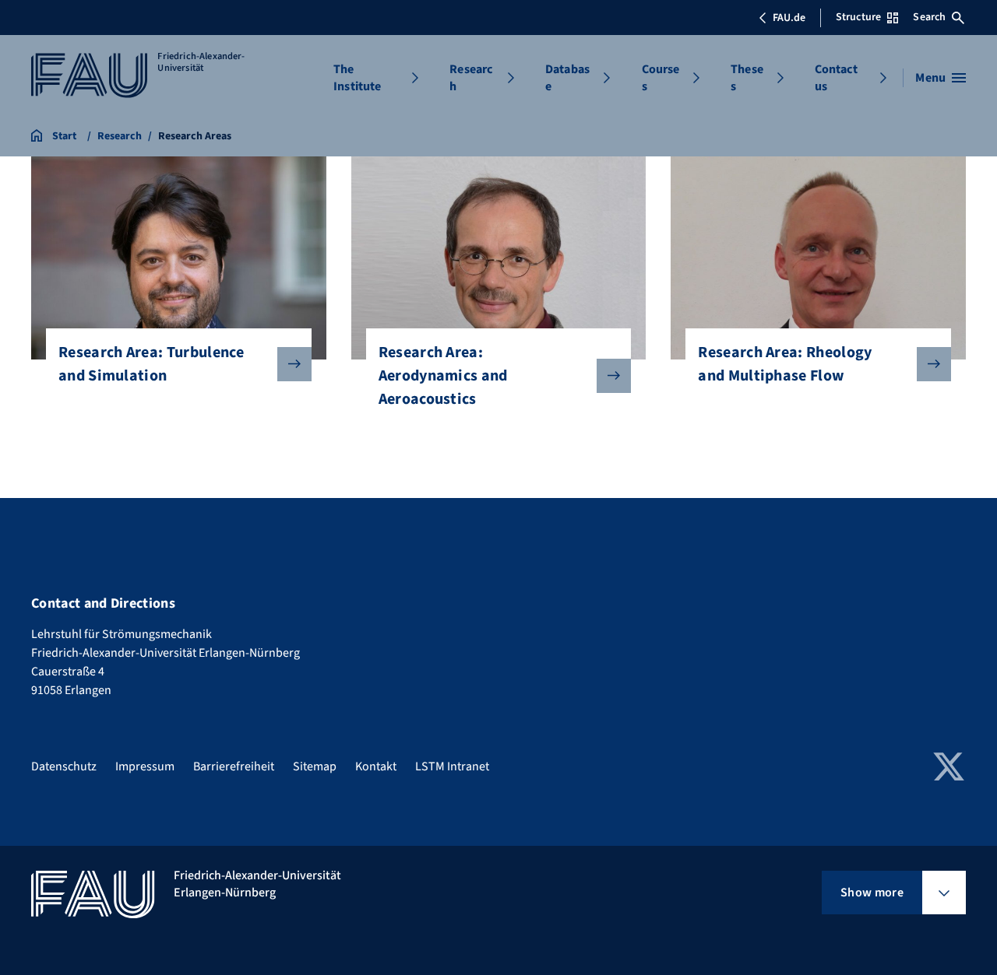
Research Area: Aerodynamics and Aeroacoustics (443, 376)
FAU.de (789, 18)
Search (929, 17)
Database (567, 78)
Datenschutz (64, 766)
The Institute (357, 78)
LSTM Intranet (452, 766)
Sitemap (314, 766)
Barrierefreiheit (233, 766)
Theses (747, 78)
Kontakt (375, 766)
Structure (858, 17)
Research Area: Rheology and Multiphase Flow (785, 364)
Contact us (836, 78)
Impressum (144, 766)
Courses (661, 78)
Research (470, 78)
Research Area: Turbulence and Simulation (151, 364)
